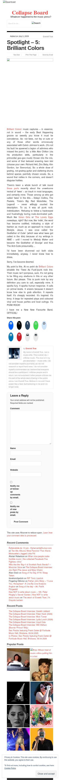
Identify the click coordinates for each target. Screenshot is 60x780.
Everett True (48, 37)
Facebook (42, 29)
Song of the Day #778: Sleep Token (28, 574)
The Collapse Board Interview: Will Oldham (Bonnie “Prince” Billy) (28, 626)
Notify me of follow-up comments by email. (15, 491)
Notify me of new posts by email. (14, 510)
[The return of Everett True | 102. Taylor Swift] (18, 739)
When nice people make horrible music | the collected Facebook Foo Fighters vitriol (29, 559)
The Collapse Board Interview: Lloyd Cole (27, 622)
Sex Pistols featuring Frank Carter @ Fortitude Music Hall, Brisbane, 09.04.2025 (29, 631)
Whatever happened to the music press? (30, 16)
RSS (50, 29)
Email (46, 29)
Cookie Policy (10, 768)
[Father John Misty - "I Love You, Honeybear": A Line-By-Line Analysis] (41, 716)
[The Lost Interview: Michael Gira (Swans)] (41, 739)
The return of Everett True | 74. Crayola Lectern (29, 599)
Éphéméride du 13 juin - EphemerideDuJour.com (30, 547)
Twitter (38, 29)
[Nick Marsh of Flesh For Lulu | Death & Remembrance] (41, 669)
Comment (15, 408)
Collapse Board (30, 12)
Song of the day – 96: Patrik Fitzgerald (26, 588)
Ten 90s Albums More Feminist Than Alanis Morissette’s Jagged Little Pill (30, 552)
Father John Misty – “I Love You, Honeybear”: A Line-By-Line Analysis (31, 582)
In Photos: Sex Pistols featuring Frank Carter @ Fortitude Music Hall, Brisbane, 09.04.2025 (30, 637)
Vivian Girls (24, 217)
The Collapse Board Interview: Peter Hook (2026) (30, 613)
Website (14, 469)
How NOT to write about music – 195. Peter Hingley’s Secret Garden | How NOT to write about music (28, 594)
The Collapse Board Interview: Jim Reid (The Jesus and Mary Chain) (30, 568)
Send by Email (48, 55)
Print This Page (31, 55)
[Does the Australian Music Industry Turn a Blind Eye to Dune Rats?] (18, 693)
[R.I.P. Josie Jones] (18, 716)
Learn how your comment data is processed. (29, 534)
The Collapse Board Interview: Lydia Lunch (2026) (31, 619)
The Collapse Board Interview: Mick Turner (28, 616)
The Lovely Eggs (44, 217)
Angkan (12, 586)
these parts (13, 188)
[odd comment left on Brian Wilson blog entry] (18, 659)
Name (13, 448)
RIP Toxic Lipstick (35, 578)
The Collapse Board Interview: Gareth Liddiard (29, 611)
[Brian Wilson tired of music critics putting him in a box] (41, 653)
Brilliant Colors (14, 129)
